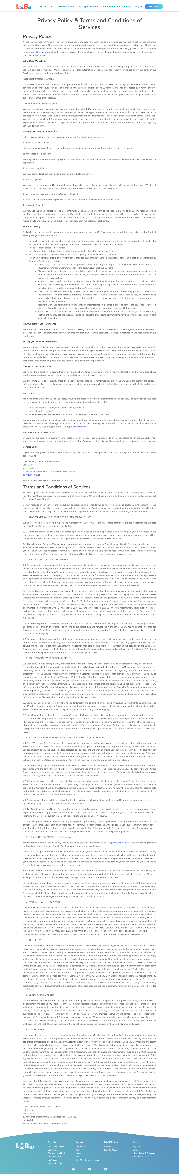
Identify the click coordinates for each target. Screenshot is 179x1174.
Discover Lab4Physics (57, 1153)
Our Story (80, 1147)
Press (78, 1157)
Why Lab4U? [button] (44, 7)
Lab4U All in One (55, 1163)
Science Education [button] (63, 7)
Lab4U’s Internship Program (88, 1160)
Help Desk (136, 1147)
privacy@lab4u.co (37, 52)
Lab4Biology (53, 1160)
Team (78, 1150)
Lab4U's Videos (110, 1150)
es (136, 7)
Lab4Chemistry (54, 1157)
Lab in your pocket (56, 1147)
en (141, 7)
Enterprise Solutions (111, 7)
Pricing (127, 7)
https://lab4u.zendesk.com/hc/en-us (66, 408)
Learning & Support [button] (87, 7)
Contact (135, 1150)
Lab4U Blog (109, 1147)
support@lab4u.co (118, 843)
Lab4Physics (53, 1150)
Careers (79, 1153)
